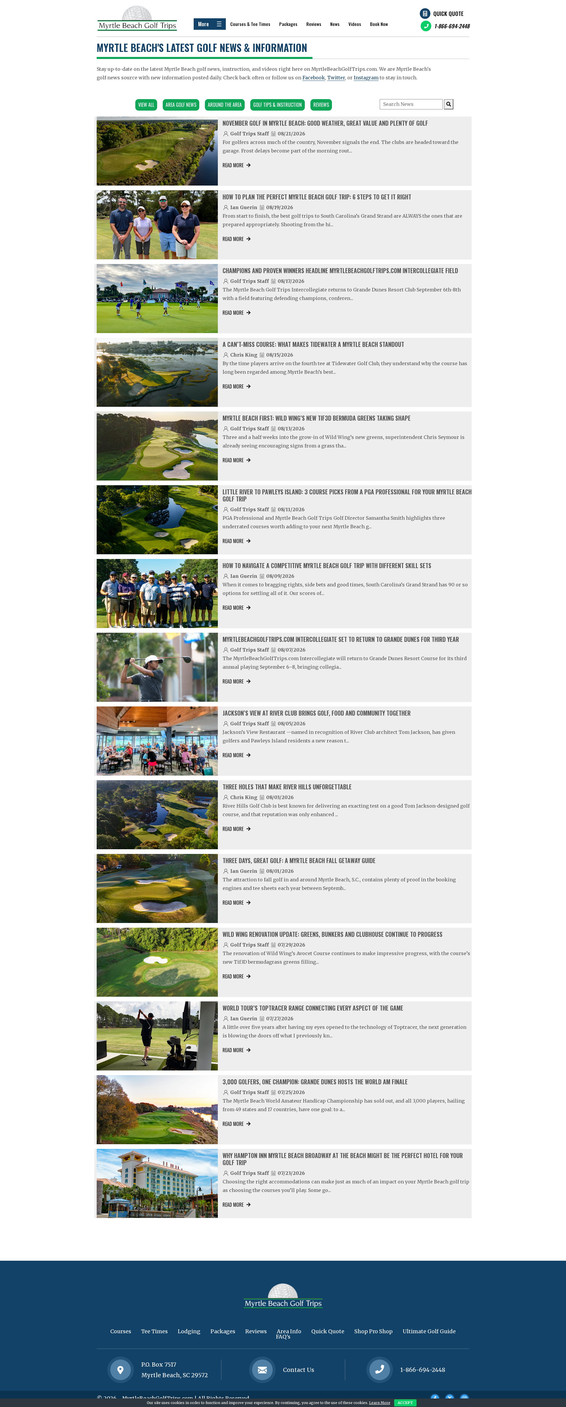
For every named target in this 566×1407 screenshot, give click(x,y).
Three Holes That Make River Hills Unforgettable (287, 786)
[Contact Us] (120, 1370)
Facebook (313, 78)
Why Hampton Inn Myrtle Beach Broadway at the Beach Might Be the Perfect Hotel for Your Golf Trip (343, 1159)
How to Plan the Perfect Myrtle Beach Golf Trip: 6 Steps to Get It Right (317, 196)
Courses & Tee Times (250, 24)
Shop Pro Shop (373, 1331)
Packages (288, 24)
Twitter (336, 78)
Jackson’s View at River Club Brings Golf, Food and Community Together (317, 712)
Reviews (313, 24)
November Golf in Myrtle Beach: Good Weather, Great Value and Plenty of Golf (325, 123)
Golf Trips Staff (249, 134)
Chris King (243, 355)
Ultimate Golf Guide (429, 1331)
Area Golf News (181, 104)
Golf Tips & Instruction (277, 104)
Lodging (189, 1331)
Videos (354, 24)
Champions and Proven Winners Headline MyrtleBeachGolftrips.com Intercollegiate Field (340, 270)
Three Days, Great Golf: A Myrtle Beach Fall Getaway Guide (299, 860)
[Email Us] (262, 1370)
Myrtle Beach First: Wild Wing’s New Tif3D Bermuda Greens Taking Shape (317, 418)
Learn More (379, 1403)
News (335, 24)
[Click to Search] (448, 104)
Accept (405, 1403)
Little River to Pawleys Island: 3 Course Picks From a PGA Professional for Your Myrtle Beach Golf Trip (347, 495)
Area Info (289, 1331)
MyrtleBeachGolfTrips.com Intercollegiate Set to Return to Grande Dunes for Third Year (341, 639)
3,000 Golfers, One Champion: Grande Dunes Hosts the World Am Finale (315, 1081)
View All (146, 104)
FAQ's (283, 1336)
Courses (120, 1331)
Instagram (366, 78)
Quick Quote (448, 13)
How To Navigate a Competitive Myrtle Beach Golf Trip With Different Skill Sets (327, 565)
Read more (233, 165)
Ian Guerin (243, 207)
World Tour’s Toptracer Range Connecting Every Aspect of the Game (313, 1007)
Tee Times (154, 1331)
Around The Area (225, 104)
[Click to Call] (379, 1370)
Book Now (379, 24)
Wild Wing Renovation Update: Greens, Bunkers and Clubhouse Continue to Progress (332, 934)
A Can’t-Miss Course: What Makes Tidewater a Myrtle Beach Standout (313, 344)
